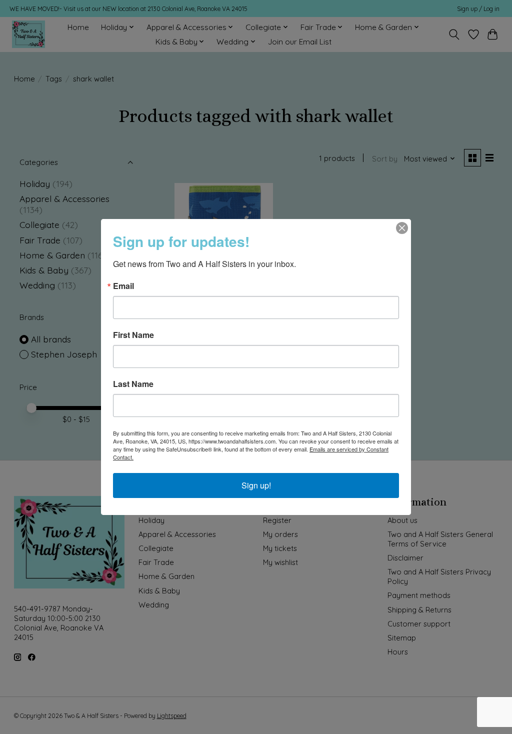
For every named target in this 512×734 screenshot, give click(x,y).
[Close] (402, 228)
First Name (133, 335)
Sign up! (256, 485)
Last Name (133, 384)
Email (123, 286)
